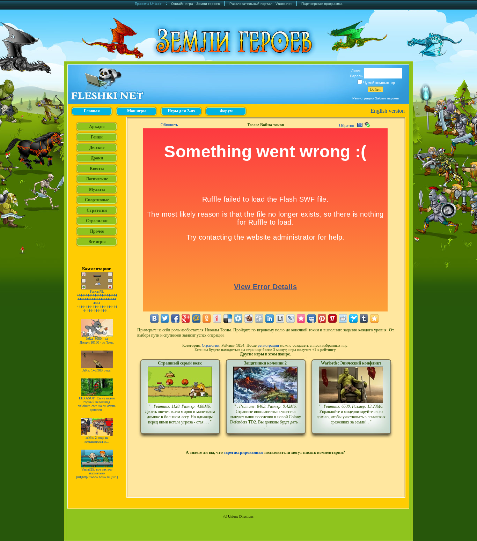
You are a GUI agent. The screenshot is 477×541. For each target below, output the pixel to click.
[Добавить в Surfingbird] (353, 318)
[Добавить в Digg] (259, 318)
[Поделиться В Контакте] (154, 318)
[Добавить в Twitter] (165, 318)
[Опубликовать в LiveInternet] (280, 318)
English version (387, 111)
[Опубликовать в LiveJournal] (290, 318)
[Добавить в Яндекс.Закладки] (217, 318)
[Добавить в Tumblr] (364, 318)
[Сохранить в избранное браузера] (374, 318)
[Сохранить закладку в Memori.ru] (301, 318)
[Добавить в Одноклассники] (207, 318)
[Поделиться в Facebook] (175, 318)
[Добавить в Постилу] (332, 318)
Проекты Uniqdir (148, 4)
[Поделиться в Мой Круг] (238, 318)
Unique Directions (241, 516)
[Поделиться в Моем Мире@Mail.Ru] (196, 318)
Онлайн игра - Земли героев (195, 4)
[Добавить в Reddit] (343, 318)
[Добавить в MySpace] (311, 318)
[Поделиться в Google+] (186, 318)
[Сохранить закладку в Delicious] (227, 318)
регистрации (268, 345)
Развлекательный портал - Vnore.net (260, 4)
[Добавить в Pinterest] (322, 318)
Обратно (346, 125)
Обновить (169, 124)
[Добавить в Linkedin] (269, 318)
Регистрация (363, 98)
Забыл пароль (387, 98)
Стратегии (210, 345)
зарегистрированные (243, 452)
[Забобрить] (248, 318)
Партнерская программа (322, 4)
